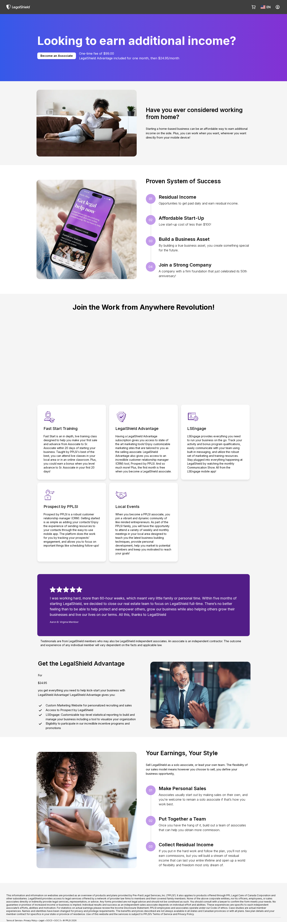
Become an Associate (56, 56)
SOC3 (49, 920)
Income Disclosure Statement (132, 907)
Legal (41, 920)
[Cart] (253, 7)
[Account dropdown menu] (278, 7)
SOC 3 (57, 920)
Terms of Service (14, 920)
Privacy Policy (30, 920)
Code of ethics (219, 907)
